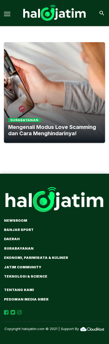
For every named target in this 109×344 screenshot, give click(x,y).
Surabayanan (19, 248)
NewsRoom (15, 220)
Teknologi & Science (25, 276)
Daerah (12, 239)
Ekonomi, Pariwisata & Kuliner (36, 257)
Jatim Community (22, 267)
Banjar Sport (19, 229)
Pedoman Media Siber (26, 299)
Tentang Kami (19, 290)
